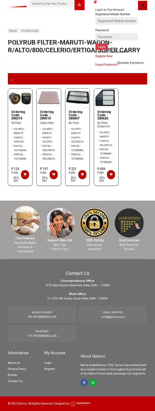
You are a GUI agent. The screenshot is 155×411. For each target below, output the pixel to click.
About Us (14, 363)
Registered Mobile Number (112, 14)
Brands (12, 375)
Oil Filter (16, 123)
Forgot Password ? (107, 64)
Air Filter (74, 123)
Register (49, 369)
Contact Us (15, 381)
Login (47, 363)
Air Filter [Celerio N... (104, 124)
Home (13, 30)
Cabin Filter (47, 123)
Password (102, 30)
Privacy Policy (17, 369)
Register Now (103, 56)
